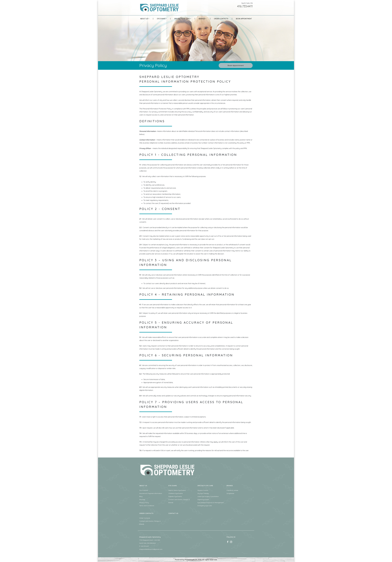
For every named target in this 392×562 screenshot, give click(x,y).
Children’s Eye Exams (175, 493)
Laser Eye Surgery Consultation (208, 496)
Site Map (142, 499)
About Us (144, 19)
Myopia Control (203, 490)
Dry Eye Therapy (203, 493)
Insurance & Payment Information (150, 493)
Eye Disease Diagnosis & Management (211, 502)
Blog (140, 496)
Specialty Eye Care (182, 19)
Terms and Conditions (146, 506)
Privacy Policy (144, 502)
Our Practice (143, 490)
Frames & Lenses (232, 490)
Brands (202, 19)
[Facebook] (228, 542)
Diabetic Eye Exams (175, 496)
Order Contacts (221, 19)
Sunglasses (230, 493)
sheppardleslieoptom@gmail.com (150, 549)
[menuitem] (144, 18)
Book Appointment (244, 19)
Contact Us (173, 513)
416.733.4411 (245, 6)
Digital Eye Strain (203, 499)
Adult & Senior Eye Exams (177, 490)
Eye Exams (161, 19)
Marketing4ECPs (191, 560)
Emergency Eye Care (205, 506)
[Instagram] (231, 542)
